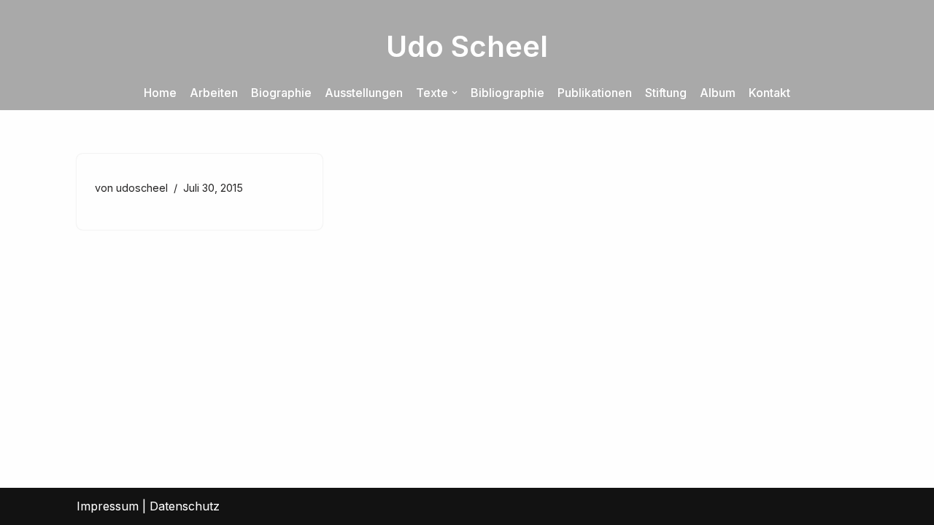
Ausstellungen (364, 92)
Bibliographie (507, 92)
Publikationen (594, 92)
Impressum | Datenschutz (148, 506)
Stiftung (666, 92)
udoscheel (142, 188)
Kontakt (769, 92)
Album (718, 92)
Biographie (281, 92)
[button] (455, 93)
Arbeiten (214, 92)
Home (160, 92)
